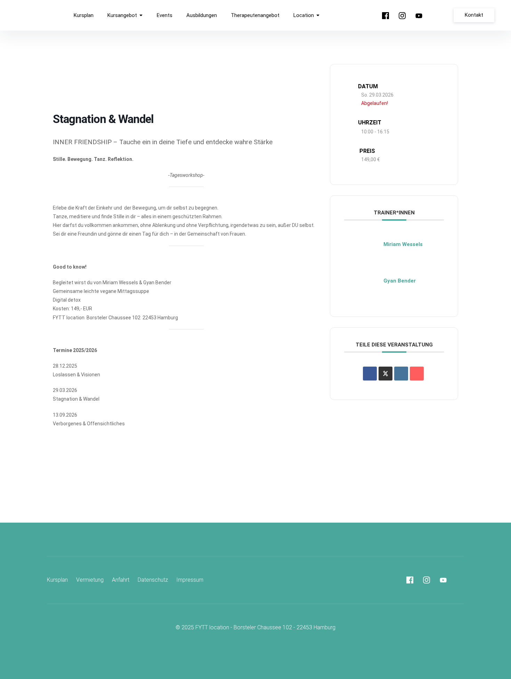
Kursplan (84, 15)
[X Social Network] (385, 374)
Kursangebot (122, 15)
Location (303, 15)
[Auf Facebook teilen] (370, 374)
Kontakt (474, 15)
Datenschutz (153, 579)
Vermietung (90, 579)
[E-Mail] (417, 374)
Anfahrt (120, 579)
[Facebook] (385, 15)
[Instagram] (402, 15)
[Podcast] (435, 15)
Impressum (189, 579)
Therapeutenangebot (255, 15)
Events (164, 15)
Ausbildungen (201, 15)
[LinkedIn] (401, 374)
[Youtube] (419, 15)
